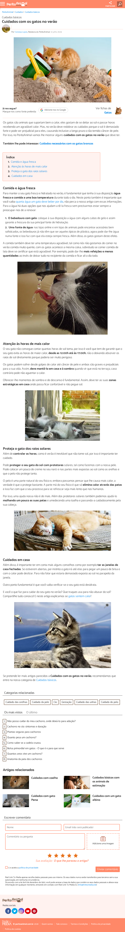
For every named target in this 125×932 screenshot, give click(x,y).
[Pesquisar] (120, 4)
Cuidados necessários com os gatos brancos (66, 143)
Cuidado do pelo (109, 702)
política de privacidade (28, 867)
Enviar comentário (107, 869)
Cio (55, 702)
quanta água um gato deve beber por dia (39, 201)
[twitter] (15, 911)
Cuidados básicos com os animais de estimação (105, 782)
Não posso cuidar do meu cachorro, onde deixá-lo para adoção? (41, 721)
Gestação (67, 702)
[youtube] (28, 911)
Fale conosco (61, 924)
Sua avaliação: (43, 861)
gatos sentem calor (79, 596)
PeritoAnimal (7, 12)
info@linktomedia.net (87, 885)
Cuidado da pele (40, 702)
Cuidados (19, 12)
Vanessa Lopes (21, 32)
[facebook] (8, 911)
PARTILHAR (110, 6)
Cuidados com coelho (44, 778)
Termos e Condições (79, 924)
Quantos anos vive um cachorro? (24, 754)
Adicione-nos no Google (55, 110)
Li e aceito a (23, 868)
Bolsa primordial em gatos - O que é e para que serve (35, 748)
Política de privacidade (101, 924)
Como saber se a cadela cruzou (24, 743)
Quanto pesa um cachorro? (21, 737)
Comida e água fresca (23, 162)
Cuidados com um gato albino (106, 798)
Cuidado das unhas (86, 702)
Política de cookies (13, 929)
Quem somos (47, 924)
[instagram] (21, 911)
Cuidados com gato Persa (43, 798)
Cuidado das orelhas (16, 702)
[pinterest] (34, 911)
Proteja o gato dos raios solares (29, 171)
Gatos (108, 113)
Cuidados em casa (22, 176)
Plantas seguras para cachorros (24, 732)
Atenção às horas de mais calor (29, 166)
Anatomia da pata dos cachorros (24, 759)
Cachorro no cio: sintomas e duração (26, 726)
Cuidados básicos (32, 12)
